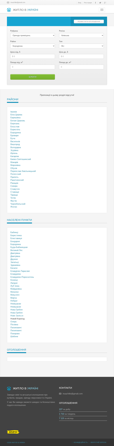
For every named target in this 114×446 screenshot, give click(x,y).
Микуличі (14, 295)
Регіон (62, 31)
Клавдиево (15, 274)
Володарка (15, 147)
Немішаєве (15, 303)
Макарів (14, 162)
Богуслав (14, 126)
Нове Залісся (16, 315)
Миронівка (15, 165)
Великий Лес (16, 250)
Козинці (14, 280)
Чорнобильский (17, 204)
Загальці (14, 262)
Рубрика (14, 31)
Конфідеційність (81, 442)
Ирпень (14, 153)
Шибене (14, 336)
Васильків (15, 141)
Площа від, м (16, 62)
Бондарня (15, 241)
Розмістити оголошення (89, 21)
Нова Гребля (16, 309)
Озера (13, 321)
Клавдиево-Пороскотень (22, 277)
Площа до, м (65, 62)
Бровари (14, 135)
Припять (14, 177)
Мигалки (14, 292)
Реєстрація (88, 2)
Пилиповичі (15, 327)
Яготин (13, 207)
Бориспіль (15, 129)
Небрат (14, 301)
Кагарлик (14, 156)
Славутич (15, 189)
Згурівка (14, 150)
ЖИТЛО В (25, 9)
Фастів (13, 201)
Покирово (15, 333)
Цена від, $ (15, 52)
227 (60, 409)
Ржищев (14, 183)
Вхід (79, 2)
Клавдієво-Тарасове (20, 271)
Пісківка (14, 324)
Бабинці (14, 232)
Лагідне (14, 283)
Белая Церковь (17, 120)
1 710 (61, 414)
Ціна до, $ (63, 52)
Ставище (14, 192)
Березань (14, 123)
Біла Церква (16, 114)
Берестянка (16, 235)
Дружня (14, 259)
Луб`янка (14, 286)
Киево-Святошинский (20, 159)
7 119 (61, 418)
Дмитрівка (15, 253)
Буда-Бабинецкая (19, 247)
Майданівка (16, 289)
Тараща (14, 195)
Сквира (13, 186)
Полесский (15, 174)
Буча (12, 138)
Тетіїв (13, 198)
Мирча (13, 298)
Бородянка (15, 132)
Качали (13, 268)
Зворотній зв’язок (98, 442)
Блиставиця (16, 238)
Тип (60, 41)
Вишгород (15, 144)
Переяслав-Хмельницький (23, 171)
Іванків (13, 111)
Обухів (13, 168)
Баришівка (15, 117)
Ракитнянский (17, 180)
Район (13, 41)
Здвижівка (15, 265)
